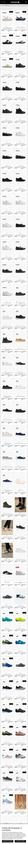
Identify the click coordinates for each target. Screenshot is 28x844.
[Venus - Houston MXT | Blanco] (20, 66)
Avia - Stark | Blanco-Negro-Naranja (20, 765)
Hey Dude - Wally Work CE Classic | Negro (20, 303)
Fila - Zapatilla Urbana (20, 490)
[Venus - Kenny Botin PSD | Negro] (20, 112)
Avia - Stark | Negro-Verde (7, 651)
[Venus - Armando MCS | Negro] (7, 271)
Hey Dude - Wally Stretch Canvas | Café (20, 349)
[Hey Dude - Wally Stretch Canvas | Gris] (7, 458)
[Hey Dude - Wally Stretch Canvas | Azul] (20, 434)
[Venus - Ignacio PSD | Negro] (20, 271)
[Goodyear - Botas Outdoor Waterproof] (7, 505)
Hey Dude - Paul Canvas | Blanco (20, 396)
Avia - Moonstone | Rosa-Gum (20, 742)
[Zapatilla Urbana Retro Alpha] (7, 528)
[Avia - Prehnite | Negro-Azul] (7, 688)
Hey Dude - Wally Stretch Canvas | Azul (20, 443)
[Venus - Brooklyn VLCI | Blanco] (7, 248)
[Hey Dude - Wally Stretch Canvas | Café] (20, 340)
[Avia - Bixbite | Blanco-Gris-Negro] (20, 779)
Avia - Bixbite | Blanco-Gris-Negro (20, 788)
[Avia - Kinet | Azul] (20, 643)
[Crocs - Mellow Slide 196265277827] (7, 66)
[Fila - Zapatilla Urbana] (20, 482)
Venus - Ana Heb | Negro (20, 257)
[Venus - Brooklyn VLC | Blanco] (20, 134)
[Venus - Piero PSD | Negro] (20, 180)
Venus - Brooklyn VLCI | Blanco (7, 257)
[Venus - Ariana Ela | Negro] (20, 157)
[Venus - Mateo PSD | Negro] (7, 180)
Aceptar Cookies (20, 841)
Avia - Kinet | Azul (20, 651)
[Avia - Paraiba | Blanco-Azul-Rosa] (7, 757)
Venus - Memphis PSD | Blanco (20, 211)
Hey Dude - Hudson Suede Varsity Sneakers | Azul (7, 491)
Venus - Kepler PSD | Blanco (7, 211)
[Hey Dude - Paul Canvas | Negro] (7, 411)
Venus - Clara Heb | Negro (20, 97)
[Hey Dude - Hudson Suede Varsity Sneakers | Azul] (7, 482)
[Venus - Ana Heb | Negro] (20, 248)
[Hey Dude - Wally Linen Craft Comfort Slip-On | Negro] (20, 364)
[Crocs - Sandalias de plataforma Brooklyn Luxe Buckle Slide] (7, 19)
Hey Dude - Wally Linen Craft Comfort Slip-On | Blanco (7, 373)
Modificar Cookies (7, 841)
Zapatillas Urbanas (7, 559)
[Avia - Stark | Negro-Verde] (7, 643)
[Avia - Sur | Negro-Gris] (7, 711)
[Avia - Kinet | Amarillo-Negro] (20, 620)
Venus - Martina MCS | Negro (20, 234)
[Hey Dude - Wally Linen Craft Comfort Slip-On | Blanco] (7, 364)
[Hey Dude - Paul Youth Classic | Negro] (20, 318)
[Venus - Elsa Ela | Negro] (7, 157)
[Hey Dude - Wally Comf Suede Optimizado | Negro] (7, 387)
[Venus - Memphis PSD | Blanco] (20, 203)
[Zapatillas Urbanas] (7, 551)
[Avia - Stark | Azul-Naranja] (7, 665)
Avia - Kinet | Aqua (7, 628)
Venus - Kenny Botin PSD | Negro (20, 120)
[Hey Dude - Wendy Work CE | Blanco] (7, 318)
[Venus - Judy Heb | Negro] (7, 134)
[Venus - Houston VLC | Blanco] (7, 294)
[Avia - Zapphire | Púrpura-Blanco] (7, 802)
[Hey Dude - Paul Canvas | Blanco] (20, 387)
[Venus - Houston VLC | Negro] (7, 89)
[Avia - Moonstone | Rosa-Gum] (20, 734)
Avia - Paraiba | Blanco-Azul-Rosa (7, 765)
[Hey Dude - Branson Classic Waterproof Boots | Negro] (7, 340)
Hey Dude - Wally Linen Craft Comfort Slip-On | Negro (20, 373)
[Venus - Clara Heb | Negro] (20, 89)
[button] (6, 26)
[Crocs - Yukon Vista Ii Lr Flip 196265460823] (20, 42)
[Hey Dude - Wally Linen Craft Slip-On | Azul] (20, 458)
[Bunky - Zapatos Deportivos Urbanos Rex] (20, 574)
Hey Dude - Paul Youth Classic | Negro (20, 326)
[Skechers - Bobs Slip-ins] (20, 528)
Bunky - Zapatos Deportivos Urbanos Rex (20, 583)
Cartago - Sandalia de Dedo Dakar (20, 674)
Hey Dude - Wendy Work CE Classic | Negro (20, 420)
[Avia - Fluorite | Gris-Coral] (7, 779)
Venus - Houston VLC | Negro (7, 97)
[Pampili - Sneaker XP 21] (20, 597)
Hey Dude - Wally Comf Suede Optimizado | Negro (7, 396)
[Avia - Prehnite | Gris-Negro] (20, 688)
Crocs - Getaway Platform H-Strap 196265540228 (7, 51)
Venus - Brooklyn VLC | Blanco (20, 143)
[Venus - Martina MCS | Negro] (20, 226)
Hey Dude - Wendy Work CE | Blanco (7, 326)
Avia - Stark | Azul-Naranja (7, 674)
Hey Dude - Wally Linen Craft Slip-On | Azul (20, 467)
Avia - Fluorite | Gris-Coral (7, 788)
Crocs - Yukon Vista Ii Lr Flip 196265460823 (20, 51)
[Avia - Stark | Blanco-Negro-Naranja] (20, 757)
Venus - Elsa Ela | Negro (7, 166)
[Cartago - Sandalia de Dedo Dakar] (7, 597)
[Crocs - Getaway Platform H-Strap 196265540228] (7, 42)
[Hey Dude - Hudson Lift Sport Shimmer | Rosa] (7, 434)
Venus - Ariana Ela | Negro (20, 166)
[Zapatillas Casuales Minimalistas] (20, 551)
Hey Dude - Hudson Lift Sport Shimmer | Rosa (7, 443)
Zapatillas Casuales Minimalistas (20, 559)
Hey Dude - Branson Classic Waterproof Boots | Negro (7, 349)
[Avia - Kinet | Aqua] (7, 620)
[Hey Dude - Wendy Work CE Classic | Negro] (20, 411)
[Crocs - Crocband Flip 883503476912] (20, 19)
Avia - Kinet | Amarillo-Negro (20, 628)
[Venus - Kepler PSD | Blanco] (7, 203)
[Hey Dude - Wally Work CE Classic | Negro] (20, 294)
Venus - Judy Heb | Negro (7, 143)
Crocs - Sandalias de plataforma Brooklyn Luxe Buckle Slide (7, 28)
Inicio (2, 5)
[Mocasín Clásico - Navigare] (20, 802)
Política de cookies (17, 838)
